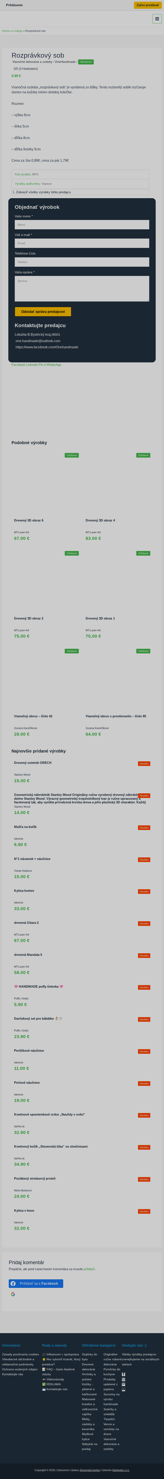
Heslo (73, 782)
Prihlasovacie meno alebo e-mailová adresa (91, 769)
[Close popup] (124, 761)
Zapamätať (77, 795)
